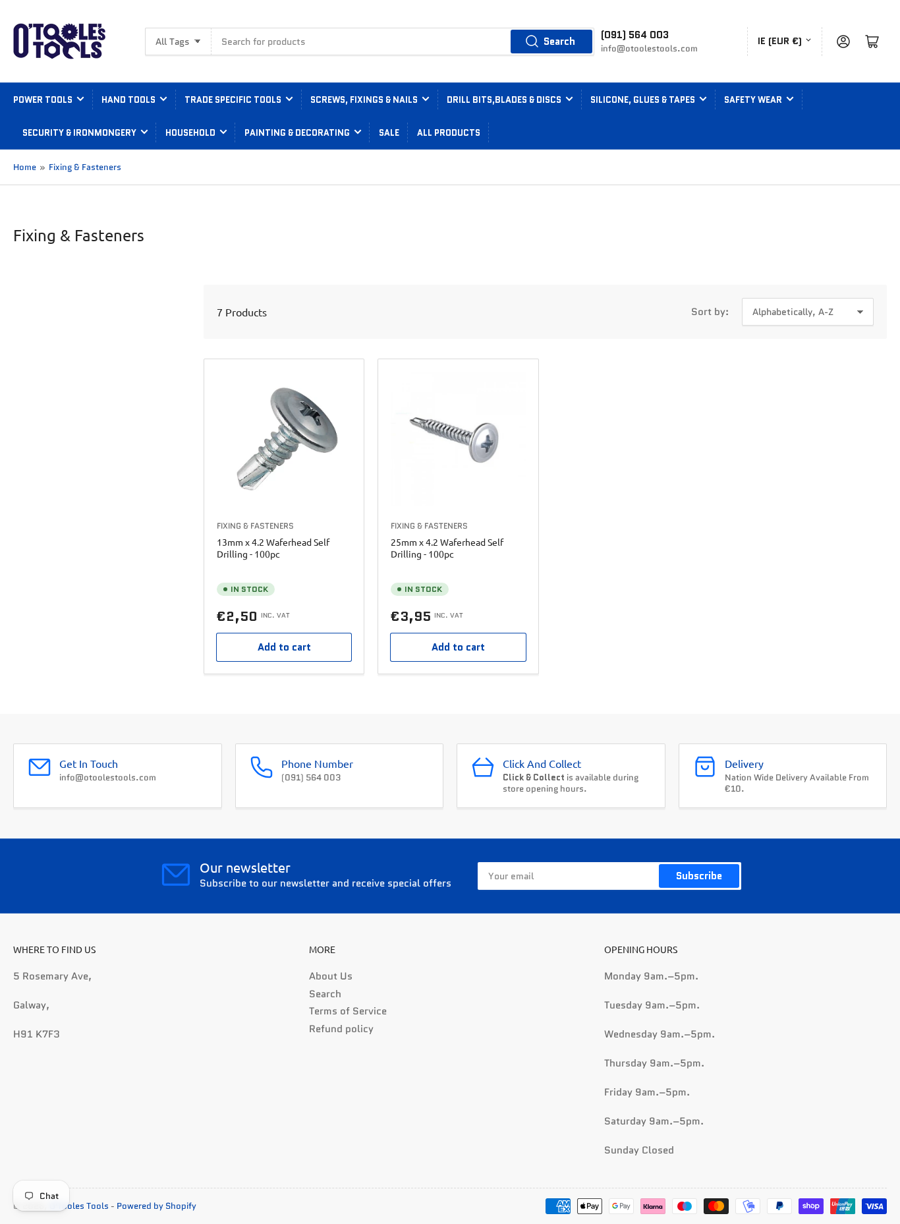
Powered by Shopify (156, 1206)
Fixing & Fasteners (85, 167)
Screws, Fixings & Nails (364, 100)
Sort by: (710, 312)
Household (190, 133)
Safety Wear (753, 100)
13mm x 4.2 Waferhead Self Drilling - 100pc (273, 548)
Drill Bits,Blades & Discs (504, 100)
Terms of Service (348, 1011)
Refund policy (341, 1029)
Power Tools (42, 100)
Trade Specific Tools (232, 100)
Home (24, 167)
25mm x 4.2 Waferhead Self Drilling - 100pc (447, 548)
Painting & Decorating (297, 133)
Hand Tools (128, 100)
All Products (448, 133)
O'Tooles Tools (79, 1206)
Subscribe (699, 876)
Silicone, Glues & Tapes (642, 100)
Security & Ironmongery (79, 133)
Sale (389, 133)
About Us (330, 976)
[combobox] (402, 41)
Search (559, 41)
